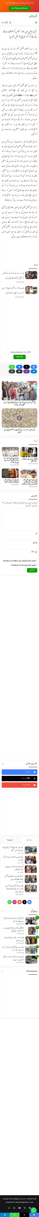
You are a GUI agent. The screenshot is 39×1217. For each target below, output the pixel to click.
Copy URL (19, 357)
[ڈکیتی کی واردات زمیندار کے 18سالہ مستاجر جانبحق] (28, 452)
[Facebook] (34, 367)
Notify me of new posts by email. (23, 565)
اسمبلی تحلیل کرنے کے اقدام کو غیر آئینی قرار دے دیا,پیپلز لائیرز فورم (13, 920)
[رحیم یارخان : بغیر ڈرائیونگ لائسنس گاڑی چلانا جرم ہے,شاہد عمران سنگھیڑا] (31, 850)
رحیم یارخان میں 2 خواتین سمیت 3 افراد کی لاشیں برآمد (13, 858)
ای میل (35, 542)
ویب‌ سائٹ (34, 552)
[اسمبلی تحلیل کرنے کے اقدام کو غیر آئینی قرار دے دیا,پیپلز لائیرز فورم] (31, 921)
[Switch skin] (10, 22)
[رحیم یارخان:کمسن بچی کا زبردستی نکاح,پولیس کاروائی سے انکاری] (10, 473)
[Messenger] (19, 367)
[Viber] (26, 371)
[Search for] (36, 22)
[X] (26, 367)
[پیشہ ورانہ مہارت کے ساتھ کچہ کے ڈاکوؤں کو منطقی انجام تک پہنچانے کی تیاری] (31, 275)
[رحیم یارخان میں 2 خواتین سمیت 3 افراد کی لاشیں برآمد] (31, 860)
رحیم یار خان (33, 49)
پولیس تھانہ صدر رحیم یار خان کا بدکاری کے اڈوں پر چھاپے (14, 939)
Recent (29, 840)
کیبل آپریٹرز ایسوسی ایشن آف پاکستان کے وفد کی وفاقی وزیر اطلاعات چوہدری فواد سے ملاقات (29, 482)
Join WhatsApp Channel (19, 8)
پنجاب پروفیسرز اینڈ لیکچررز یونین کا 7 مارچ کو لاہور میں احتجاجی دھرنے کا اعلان (13, 291)
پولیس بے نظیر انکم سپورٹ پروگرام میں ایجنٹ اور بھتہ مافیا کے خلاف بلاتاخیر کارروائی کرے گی (14, 889)
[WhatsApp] (12, 367)
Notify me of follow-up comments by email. (19, 561)
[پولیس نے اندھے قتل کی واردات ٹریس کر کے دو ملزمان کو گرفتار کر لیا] (31, 950)
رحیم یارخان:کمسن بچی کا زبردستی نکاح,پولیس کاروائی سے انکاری (11, 481)
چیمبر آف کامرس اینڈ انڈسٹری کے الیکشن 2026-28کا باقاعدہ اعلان (14, 878)
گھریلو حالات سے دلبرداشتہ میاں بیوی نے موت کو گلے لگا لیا (14, 868)
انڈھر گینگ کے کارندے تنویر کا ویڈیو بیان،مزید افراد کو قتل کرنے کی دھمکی (13, 929)
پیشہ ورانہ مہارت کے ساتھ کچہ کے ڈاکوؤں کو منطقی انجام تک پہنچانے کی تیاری (13, 276)
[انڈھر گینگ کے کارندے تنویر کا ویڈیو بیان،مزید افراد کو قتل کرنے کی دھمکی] (31, 931)
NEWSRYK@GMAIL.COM (24, 1202)
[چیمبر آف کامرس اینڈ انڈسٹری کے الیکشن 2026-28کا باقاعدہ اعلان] (31, 879)
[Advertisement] (19, 251)
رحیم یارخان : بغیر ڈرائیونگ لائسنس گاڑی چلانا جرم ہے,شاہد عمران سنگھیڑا (13, 849)
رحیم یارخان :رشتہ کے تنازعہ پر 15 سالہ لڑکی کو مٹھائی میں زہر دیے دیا (13, 958)
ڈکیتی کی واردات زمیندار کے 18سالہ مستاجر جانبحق (29, 460)
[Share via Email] (19, 371)
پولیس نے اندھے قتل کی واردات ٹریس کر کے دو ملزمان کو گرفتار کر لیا (13, 948)
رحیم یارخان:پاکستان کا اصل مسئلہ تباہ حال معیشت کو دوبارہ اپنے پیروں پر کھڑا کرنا (11, 460)
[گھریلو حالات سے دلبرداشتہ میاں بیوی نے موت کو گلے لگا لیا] (31, 869)
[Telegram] (34, 371)
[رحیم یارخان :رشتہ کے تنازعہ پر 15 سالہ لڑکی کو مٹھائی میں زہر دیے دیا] (31, 960)
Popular (10, 840)
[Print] (12, 371)
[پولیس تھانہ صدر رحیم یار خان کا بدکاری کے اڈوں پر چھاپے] (31, 940)
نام (36, 533)
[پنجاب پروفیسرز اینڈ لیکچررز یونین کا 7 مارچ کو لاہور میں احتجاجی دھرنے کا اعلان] (31, 290)
